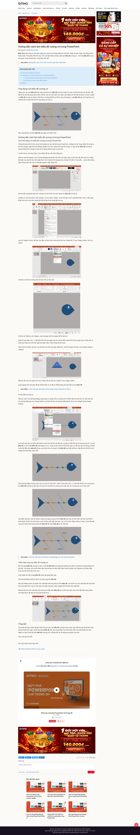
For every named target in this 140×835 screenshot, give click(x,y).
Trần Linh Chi (34, 50)
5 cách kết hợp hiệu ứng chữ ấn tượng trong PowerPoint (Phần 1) (50, 389)
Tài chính (64, 8)
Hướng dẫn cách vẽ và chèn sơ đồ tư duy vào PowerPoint (47, 62)
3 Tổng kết (23, 83)
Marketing (91, 8)
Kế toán (78, 8)
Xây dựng (71, 8)
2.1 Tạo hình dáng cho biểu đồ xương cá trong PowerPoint (40, 78)
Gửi (91, 772)
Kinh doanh (99, 8)
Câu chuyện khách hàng (110, 8)
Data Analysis (37, 8)
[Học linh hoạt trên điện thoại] (110, 23)
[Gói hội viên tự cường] (110, 61)
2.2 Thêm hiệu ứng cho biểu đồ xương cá (35, 80)
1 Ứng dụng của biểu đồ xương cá (30, 73)
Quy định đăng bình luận (32, 772)
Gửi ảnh (22, 772)
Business (84, 8)
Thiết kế (58, 8)
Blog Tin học (21, 8)
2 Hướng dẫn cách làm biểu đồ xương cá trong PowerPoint (37, 75)
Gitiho (43, 56)
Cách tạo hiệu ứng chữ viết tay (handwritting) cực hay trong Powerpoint (51, 557)
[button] (93, 69)
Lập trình (29, 8)
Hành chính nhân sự (48, 8)
